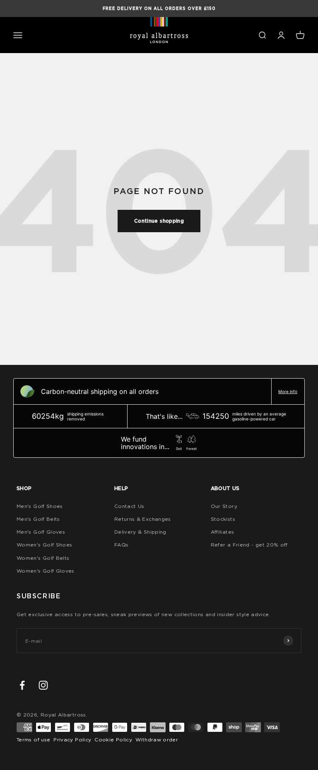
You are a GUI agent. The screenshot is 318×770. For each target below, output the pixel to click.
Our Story (224, 506)
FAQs (121, 545)
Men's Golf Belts (38, 519)
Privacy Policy (72, 739)
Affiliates (222, 532)
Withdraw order (156, 739)
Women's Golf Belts (43, 558)
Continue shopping (159, 221)
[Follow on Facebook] (22, 685)
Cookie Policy (113, 739)
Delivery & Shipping (140, 532)
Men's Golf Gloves (41, 532)
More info (287, 391)
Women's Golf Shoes (44, 545)
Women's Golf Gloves (46, 571)
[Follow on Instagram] (43, 685)
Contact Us (129, 506)
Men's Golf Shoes (40, 506)
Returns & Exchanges (142, 519)
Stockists (223, 519)
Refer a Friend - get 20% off (249, 545)
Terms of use (33, 739)
